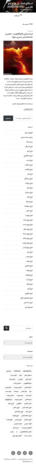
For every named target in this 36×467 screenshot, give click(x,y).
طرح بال (30, 173)
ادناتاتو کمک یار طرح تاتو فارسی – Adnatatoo (20, 5)
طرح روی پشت (28, 219)
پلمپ (12, 431)
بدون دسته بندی (27, 137)
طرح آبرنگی (29, 146)
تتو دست (8, 391)
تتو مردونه (10, 395)
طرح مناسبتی (28, 302)
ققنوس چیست (27, 427)
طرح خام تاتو (19, 411)
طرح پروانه (29, 183)
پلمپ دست (28, 435)
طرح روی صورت (27, 242)
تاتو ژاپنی (8, 387)
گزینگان (16, 15)
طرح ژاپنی (18, 419)
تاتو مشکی (28, 387)
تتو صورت (19, 395)
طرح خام (29, 411)
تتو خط (16, 391)
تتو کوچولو (8, 399)
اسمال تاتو (28, 375)
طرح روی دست (28, 224)
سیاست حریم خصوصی (25, 459)
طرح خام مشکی (26, 415)
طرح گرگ (29, 284)
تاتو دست (13, 375)
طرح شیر (30, 252)
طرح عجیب (29, 256)
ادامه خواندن (28, 109)
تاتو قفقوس (28, 383)
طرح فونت (29, 270)
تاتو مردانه (17, 383)
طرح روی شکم (28, 238)
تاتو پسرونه (18, 387)
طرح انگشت (29, 169)
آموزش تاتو (29, 132)
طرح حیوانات (28, 206)
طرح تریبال (29, 192)
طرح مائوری (29, 293)
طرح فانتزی (29, 265)
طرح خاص (29, 210)
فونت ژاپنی (18, 423)
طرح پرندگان (28, 178)
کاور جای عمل (16, 435)
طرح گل (30, 288)
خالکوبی (19, 403)
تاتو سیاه (12, 379)
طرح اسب (29, 160)
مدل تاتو (16, 427)
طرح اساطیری (28, 155)
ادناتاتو (8, 371)
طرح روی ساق (28, 229)
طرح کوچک (29, 275)
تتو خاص (24, 391)
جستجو (8, 118)
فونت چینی (28, 423)
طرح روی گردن (28, 247)
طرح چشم (29, 201)
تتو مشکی (28, 399)
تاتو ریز (20, 379)
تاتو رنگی (29, 379)
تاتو (20, 375)
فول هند (9, 419)
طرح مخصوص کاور (26, 297)
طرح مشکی (28, 419)
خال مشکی (28, 403)
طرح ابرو (30, 151)
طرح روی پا (29, 215)
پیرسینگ (29, 141)
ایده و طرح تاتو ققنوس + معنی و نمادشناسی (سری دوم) (19, 35)
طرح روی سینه (28, 233)
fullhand (17, 371)
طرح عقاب (29, 261)
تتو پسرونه (18, 399)
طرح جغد (30, 196)
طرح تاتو (30, 187)
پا (16, 431)
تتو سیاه (29, 395)
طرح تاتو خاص (27, 407)
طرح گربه (29, 279)
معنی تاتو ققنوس (26, 431)
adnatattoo (27, 371)
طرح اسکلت (29, 164)
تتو (30, 391)
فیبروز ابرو (29, 307)
